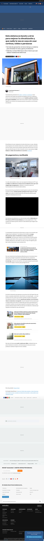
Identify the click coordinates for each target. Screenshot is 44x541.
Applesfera (4, 513)
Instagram (38, 3)
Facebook (14, 56)
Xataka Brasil (4, 532)
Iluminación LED (19, 492)
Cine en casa (18, 494)
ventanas (29, 150)
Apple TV (15, 28)
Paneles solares (9, 28)
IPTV (36, 463)
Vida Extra (12, 512)
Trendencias (4, 521)
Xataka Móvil (4, 512)
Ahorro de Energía (5, 492)
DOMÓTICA (30, 3)
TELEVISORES (5, 3)
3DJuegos (12, 510)
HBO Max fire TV (14, 463)
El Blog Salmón (13, 521)
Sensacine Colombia (20, 533)
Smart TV (31, 492)
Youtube (40, 3)
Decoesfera (4, 523)
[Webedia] (41, 0)
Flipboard (36, 3)
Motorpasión (37, 510)
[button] (14, 90)
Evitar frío (35, 397)
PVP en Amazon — (19, 316)
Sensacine (20, 510)
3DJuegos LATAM (13, 531)
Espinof (20, 512)
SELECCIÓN (21, 3)
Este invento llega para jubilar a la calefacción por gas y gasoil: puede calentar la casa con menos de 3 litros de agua (24, 460)
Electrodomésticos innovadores (21, 488)
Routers (3, 494)
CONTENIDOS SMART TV (13, 3)
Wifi (30, 494)
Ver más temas (5, 496)
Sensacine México (22, 531)
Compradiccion (5, 524)
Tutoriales (18, 490)
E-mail (20, 56)
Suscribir (20, 470)
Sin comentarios (10, 56)
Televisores (4, 488)
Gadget (19, 28)
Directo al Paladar (30, 510)
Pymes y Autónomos (13, 524)
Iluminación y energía (19, 397)
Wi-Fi (4, 28)
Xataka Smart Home (4, 516)
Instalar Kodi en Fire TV (22, 463)
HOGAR (26, 3)
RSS (15, 479)
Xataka (3, 510)
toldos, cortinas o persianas (25, 94)
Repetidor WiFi (24, 28)
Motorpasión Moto (38, 512)
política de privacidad (16, 472)
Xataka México (4, 531)
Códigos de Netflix (31, 463)
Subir (39, 505)
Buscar (40, 501)
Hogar (25, 397)
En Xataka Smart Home (23, 246)
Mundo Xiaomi (4, 517)
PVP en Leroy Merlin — (20, 326)
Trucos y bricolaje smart (34, 490)
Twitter (42, 3)
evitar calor (30, 397)
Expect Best (16, 388)
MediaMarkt (30, 28)
